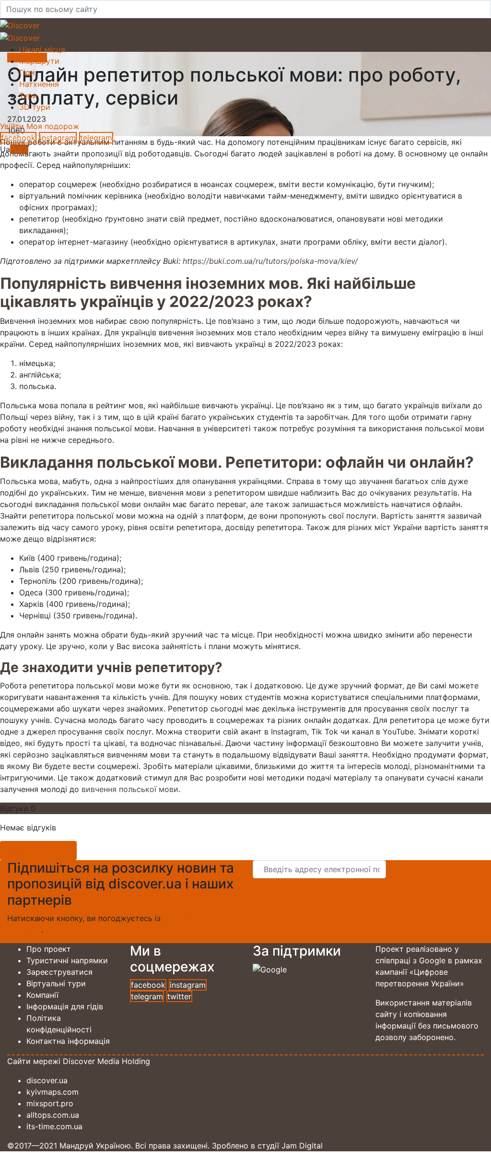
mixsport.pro (49, 1103)
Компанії (42, 995)
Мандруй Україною (95, 1145)
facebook (18, 137)
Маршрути (39, 61)
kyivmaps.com (52, 1092)
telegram (96, 137)
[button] (13, 126)
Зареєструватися (59, 972)
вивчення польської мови (130, 789)
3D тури (34, 107)
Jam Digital (302, 1145)
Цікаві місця (42, 49)
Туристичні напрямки (67, 960)
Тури (28, 95)
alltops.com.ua (52, 1115)
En (23, 149)
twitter (179, 996)
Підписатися (416, 869)
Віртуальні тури (56, 983)
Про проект (48, 949)
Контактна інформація (68, 1041)
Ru (14, 149)
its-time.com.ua (54, 1126)
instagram (58, 137)
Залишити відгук (38, 850)
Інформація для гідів (64, 1006)
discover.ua (47, 1080)
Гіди (27, 72)
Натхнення (39, 84)
